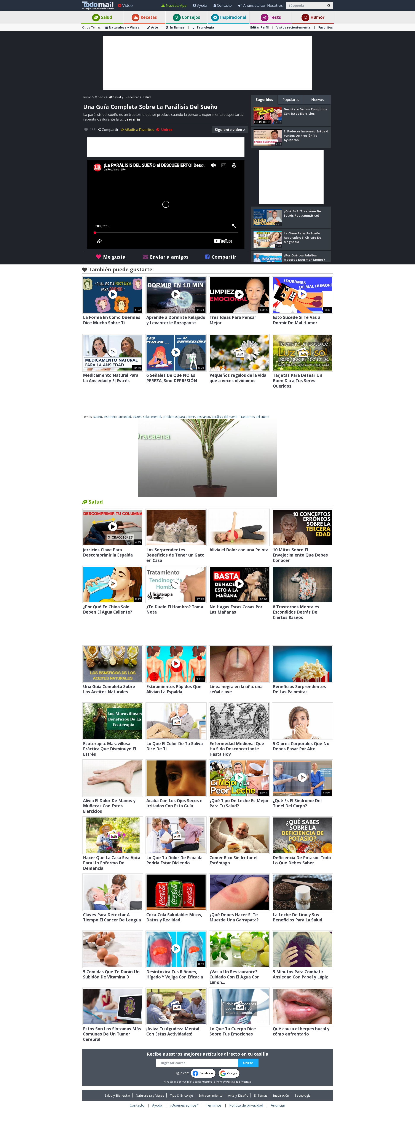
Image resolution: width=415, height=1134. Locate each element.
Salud (106, 17)
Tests (274, 17)
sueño (97, 417)
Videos (100, 97)
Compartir (110, 129)
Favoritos (325, 27)
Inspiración (281, 1095)
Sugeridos (264, 99)
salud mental (152, 417)
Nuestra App (176, 5)
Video (127, 5)
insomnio (110, 417)
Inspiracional (232, 17)
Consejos (190, 17)
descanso (203, 417)
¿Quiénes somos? (184, 1105)
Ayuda (202, 5)
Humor (316, 17)
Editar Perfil (259, 27)
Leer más (132, 119)
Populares (291, 99)
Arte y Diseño (238, 1095)
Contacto (224, 5)
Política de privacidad (238, 1081)
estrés (137, 417)
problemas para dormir (179, 417)
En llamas (176, 27)
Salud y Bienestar (125, 97)
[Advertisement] (207, 63)
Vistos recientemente (293, 27)
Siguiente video (228, 129)
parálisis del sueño (225, 417)
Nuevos (317, 99)
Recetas (148, 17)
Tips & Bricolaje (181, 1095)
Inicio (87, 97)
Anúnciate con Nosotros (263, 5)
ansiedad (124, 417)
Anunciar (278, 1105)
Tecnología (205, 27)
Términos (218, 1081)
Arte (154, 27)
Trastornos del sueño (254, 417)
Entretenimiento (210, 1095)
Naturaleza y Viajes (124, 27)
